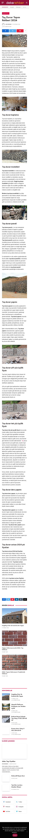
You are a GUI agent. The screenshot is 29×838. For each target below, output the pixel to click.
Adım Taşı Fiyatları (8, 761)
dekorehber (8, 24)
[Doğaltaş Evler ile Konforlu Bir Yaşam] (14, 615)
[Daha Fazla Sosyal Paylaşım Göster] (25, 30)
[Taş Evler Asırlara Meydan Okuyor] (6, 787)
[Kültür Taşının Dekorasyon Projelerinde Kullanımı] (14, 662)
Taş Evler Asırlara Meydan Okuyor (16, 786)
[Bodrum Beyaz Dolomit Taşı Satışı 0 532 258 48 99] (6, 719)
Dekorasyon (6, 13)
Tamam (15, 835)
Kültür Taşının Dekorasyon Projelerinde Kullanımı (13, 673)
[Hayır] (27, 831)
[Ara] (26, 3)
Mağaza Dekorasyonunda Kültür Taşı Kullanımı (12, 649)
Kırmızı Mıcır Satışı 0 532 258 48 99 (17, 729)
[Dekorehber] (15, 2)
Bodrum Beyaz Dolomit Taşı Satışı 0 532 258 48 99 (19, 718)
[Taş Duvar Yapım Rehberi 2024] (14, 40)
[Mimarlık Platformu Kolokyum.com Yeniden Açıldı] (6, 706)
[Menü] (3, 3)
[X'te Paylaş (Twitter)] (12, 30)
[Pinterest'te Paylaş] (20, 30)
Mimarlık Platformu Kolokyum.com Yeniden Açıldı (18, 706)
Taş (23, 441)
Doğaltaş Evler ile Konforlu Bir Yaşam (13, 625)
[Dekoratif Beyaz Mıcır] (6, 778)
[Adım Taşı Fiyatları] (14, 751)
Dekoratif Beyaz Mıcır (18, 776)
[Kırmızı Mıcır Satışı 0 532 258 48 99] (6, 731)
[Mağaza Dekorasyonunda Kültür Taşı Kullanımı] (14, 638)
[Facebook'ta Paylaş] (5, 30)
